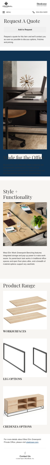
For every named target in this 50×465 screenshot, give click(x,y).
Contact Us (25, 456)
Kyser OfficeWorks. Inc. (27, 458)
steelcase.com (32, 442)
